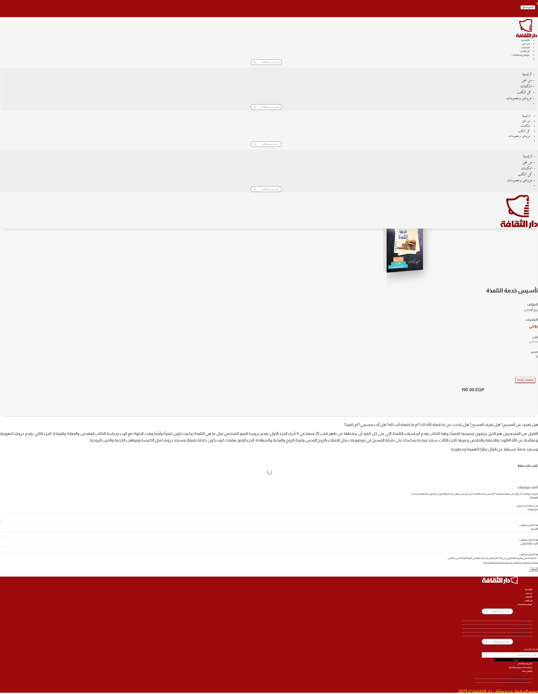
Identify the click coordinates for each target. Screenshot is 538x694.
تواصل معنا (527, 671)
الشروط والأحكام (525, 663)
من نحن (526, 43)
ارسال (534, 569)
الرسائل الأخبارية (531, 649)
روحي (533, 326)
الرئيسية (525, 40)
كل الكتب (525, 51)
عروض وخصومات (521, 54)
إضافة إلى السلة (525, 379)
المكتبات (525, 47)
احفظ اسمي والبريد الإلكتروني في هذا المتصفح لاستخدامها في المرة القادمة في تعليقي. (491, 558)
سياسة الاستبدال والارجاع (520, 667)
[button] (528, 7)
